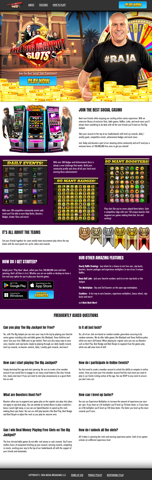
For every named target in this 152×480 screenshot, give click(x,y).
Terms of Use (77, 475)
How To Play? (59, 4)
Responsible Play (115, 475)
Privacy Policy (95, 475)
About (31, 4)
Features (43, 4)
